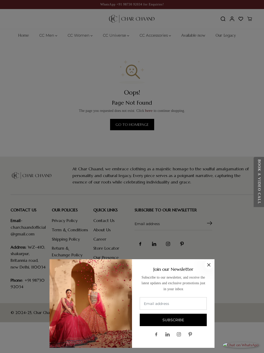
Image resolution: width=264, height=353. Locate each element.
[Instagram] (179, 334)
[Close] (208, 265)
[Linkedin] (167, 334)
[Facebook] (156, 334)
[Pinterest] (190, 334)
